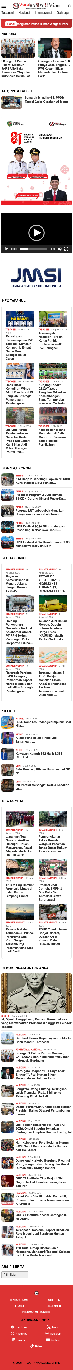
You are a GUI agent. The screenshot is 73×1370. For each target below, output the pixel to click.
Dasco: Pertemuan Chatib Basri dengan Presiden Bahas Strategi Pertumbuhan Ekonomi (43, 1110)
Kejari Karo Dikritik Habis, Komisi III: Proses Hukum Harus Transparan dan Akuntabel (42, 1200)
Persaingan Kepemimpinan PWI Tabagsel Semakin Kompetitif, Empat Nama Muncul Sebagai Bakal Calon (19, 348)
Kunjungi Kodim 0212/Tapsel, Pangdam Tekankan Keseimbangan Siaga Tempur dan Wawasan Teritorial (52, 394)
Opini (18, 765)
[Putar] (7, 249)
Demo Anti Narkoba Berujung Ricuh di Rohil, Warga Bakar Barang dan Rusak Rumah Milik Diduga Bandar (43, 1164)
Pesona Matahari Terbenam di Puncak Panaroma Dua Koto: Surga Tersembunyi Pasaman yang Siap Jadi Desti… (20, 941)
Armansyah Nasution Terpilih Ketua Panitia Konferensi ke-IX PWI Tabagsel (51, 341)
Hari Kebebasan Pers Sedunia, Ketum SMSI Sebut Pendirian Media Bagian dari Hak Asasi (42, 1146)
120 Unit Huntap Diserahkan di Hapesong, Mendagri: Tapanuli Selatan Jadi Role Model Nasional (43, 1251)
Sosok (5, 1016)
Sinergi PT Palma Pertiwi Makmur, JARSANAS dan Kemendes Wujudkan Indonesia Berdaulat (16, 69)
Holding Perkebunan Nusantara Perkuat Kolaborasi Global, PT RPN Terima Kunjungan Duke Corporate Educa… (19, 632)
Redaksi (19, 1306)
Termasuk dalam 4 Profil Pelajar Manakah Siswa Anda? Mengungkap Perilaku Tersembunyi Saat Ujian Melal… (53, 684)
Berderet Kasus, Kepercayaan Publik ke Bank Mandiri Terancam (43, 1040)
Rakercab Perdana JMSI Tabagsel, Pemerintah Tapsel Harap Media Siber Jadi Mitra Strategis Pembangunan (19, 682)
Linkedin (21, 1340)
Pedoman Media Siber (36, 1312)
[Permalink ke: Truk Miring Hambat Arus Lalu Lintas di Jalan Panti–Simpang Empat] (20, 867)
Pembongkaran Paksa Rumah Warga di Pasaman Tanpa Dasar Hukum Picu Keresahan (53, 844)
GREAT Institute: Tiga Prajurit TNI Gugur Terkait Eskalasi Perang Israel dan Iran (41, 1182)
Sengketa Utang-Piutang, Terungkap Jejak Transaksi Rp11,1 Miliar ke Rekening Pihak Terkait (41, 1092)
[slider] (33, 249)
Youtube (55, 1340)
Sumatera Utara (15, 569)
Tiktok (38, 1346)
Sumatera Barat (15, 829)
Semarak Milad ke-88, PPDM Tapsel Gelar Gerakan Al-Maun (46, 100)
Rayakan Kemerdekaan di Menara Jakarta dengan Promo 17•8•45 (17, 584)
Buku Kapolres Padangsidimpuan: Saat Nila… (43, 724)
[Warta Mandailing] (36, 5)
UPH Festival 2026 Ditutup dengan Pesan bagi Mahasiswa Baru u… (40, 528)
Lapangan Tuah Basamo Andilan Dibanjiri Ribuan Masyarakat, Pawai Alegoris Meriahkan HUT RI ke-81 (19, 846)
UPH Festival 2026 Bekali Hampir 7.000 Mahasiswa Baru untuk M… (43, 544)
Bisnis (19, 475)
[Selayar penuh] (66, 249)
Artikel (20, 718)
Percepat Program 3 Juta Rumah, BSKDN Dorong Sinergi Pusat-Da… (41, 497)
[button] (36, 233)
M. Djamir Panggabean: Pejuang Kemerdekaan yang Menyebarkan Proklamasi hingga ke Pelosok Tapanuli (36, 1023)
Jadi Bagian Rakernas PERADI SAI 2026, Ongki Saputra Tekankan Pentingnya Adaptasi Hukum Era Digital (44, 1128)
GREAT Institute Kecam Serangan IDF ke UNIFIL (42, 1217)
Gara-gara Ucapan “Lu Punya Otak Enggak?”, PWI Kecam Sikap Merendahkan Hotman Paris (54, 69)
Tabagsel (11, 329)
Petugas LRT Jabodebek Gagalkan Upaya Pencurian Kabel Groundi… (40, 512)
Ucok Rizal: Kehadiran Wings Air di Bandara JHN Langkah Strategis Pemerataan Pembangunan (19, 394)
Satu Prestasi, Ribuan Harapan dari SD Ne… (43, 771)
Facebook (21, 1327)
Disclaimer (54, 1306)
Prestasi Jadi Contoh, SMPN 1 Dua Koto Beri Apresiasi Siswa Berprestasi (50, 892)
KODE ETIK (54, 1300)
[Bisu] (60, 249)
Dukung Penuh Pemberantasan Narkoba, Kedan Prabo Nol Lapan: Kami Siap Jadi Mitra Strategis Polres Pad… (18, 441)
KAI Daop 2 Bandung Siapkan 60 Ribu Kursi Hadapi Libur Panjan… (43, 481)
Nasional (21, 1034)
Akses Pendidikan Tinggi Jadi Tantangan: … (36, 740)
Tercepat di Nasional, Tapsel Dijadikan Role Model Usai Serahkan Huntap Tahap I (42, 1233)
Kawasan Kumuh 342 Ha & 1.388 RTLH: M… (39, 755)
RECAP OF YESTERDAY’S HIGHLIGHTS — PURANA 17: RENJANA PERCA (52, 584)
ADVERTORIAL (23, 1049)
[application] (36, 233)
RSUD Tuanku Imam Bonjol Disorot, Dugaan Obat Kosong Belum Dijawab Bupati (53, 937)
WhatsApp (21, 1334)
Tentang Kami (19, 1300)
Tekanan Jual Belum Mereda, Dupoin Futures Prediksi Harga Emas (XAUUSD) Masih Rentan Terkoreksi (53, 630)
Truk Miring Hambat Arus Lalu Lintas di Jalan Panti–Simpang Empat (20, 890)
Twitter (56, 1327)
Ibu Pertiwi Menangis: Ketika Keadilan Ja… (42, 787)
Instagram (55, 1334)
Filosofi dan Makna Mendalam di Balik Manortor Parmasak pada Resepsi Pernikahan (53, 437)
